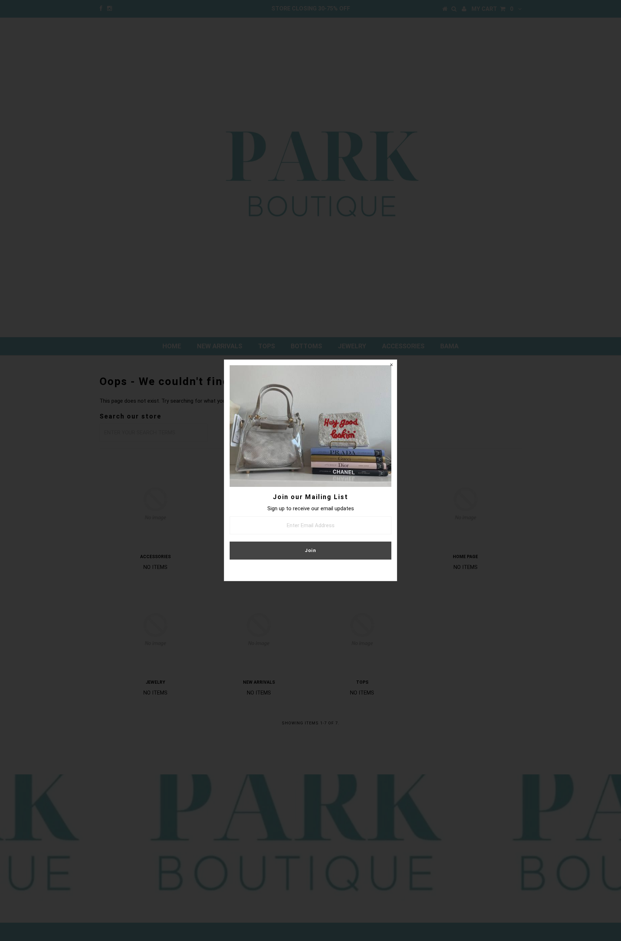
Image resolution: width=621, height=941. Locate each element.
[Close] (391, 365)
